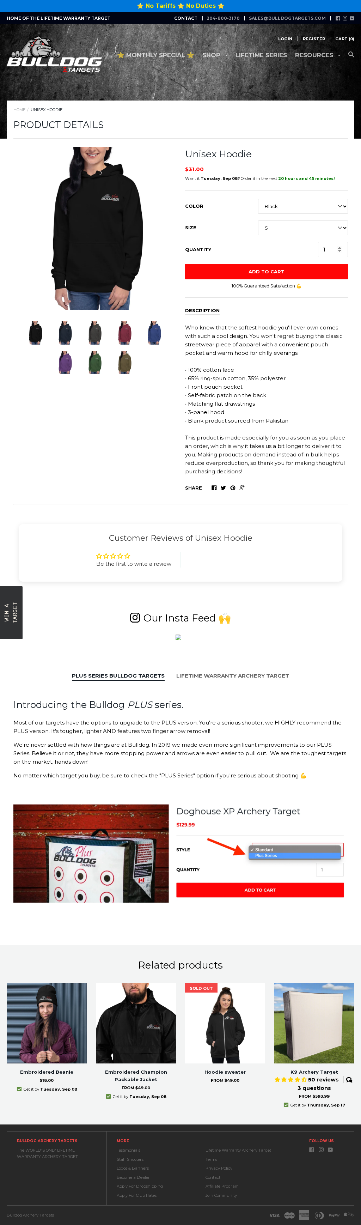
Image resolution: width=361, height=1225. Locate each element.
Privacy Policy (219, 1168)
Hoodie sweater (225, 1072)
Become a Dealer (133, 1177)
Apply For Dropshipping (140, 1186)
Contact (213, 1177)
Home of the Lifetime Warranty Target (58, 18)
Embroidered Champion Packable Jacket (136, 1075)
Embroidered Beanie (46, 1072)
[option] (94, 228)
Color (194, 206)
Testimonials (128, 1150)
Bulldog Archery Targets (30, 1215)
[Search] (351, 58)
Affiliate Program (222, 1186)
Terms (211, 1159)
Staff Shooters (130, 1159)
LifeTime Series (261, 55)
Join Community (221, 1195)
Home (19, 109)
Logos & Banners (133, 1168)
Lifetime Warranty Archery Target (232, 675)
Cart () (344, 38)
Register (314, 38)
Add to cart (266, 271)
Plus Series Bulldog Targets (118, 675)
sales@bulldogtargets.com (287, 18)
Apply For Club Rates (137, 1195)
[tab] (118, 676)
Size (190, 227)
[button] (11, 612)
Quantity (198, 249)
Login (285, 38)
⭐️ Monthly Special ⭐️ (155, 55)
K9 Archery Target (314, 1072)
